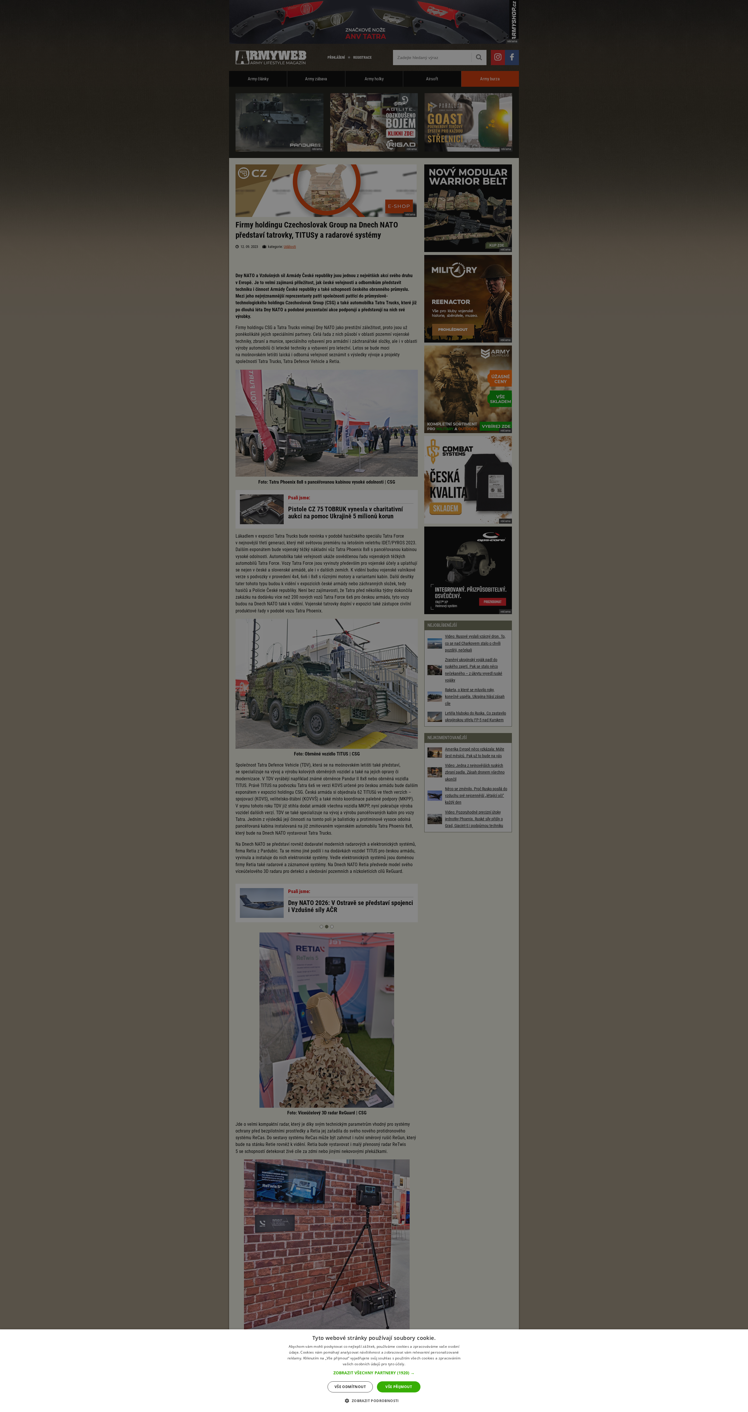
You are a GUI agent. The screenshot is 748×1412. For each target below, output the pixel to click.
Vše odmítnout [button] (350, 1386)
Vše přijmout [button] (398, 1386)
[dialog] (374, 1370)
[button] (374, 1372)
